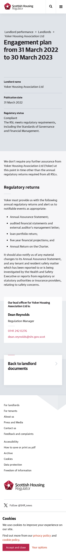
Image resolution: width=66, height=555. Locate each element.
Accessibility (11, 441)
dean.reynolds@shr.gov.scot (26, 336)
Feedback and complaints (19, 433)
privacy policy (42, 535)
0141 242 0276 (17, 331)
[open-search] (51, 7)
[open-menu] (61, 7)
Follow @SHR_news (21, 505)
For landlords (11, 405)
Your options (39, 547)
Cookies (8, 458)
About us (9, 416)
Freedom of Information (17, 470)
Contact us (10, 428)
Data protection (13, 464)
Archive (8, 453)
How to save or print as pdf (20, 447)
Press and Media (13, 422)
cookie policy (11, 539)
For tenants (10, 410)
